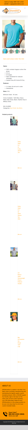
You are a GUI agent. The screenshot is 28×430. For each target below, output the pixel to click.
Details (18, 168)
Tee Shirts (19, 108)
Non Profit (13, 108)
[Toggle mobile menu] (25, 8)
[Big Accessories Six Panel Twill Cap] (14, 322)
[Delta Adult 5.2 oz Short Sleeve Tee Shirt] (14, 191)
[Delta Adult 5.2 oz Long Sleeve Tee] (14, 126)
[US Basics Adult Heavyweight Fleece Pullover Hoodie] (14, 257)
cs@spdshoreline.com (17, 4)
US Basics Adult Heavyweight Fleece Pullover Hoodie (21, 278)
